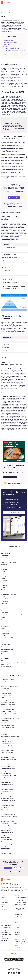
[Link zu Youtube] (16, 973)
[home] (5, 2)
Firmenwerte (14, 78)
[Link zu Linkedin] (19, 973)
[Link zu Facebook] (9, 973)
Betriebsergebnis (5, 81)
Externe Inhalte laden (14, 197)
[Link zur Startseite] (5, 879)
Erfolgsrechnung (12, 128)
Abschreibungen (5, 78)
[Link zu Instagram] (11, 973)
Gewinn (17, 26)
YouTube (20, 206)
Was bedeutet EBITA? (8, 40)
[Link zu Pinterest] (14, 973)
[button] (25, 2)
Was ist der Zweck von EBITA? (10, 42)
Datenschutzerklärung (12, 204)
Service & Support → (6, 883)
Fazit (5, 54)
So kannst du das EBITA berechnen (11, 48)
